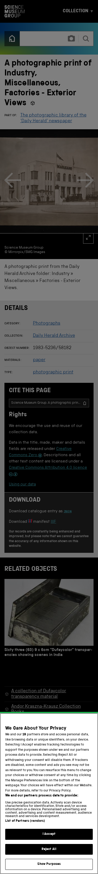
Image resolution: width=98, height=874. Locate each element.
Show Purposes (49, 864)
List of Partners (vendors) (25, 821)
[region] (49, 793)
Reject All (49, 849)
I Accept (49, 834)
